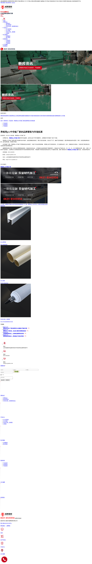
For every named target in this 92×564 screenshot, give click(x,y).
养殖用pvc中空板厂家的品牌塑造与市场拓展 (24, 120)
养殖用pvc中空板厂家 (6, 166)
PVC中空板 (62, 115)
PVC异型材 (8, 29)
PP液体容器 (36, 115)
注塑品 (7, 33)
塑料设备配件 (22, 115)
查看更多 (3, 365)
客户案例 (5, 34)
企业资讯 (8, 41)
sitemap (13, 2)
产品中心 (5, 27)
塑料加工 (5, 22)
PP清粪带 (47, 115)
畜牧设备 (52, 115)
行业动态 (8, 40)
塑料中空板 (8, 115)
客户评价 (8, 37)
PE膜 (55, 115)
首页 (4, 20)
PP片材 (40, 115)
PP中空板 (31, 115)
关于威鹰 (5, 44)
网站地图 (3, 2)
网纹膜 (58, 115)
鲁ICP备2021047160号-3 (6, 523)
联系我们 (5, 45)
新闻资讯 (5, 38)
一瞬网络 (8, 525)
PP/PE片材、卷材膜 (10, 31)
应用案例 (8, 36)
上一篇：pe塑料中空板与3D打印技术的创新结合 (12, 204)
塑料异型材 (3, 115)
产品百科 (8, 43)
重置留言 (7, 380)
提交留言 (3, 380)
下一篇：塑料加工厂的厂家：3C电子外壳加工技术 (36, 204)
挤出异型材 (8, 2)
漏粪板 (27, 115)
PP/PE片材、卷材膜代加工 (12, 26)
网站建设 (3, 525)
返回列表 (3, 205)
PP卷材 (43, 115)
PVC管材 (8, 30)
